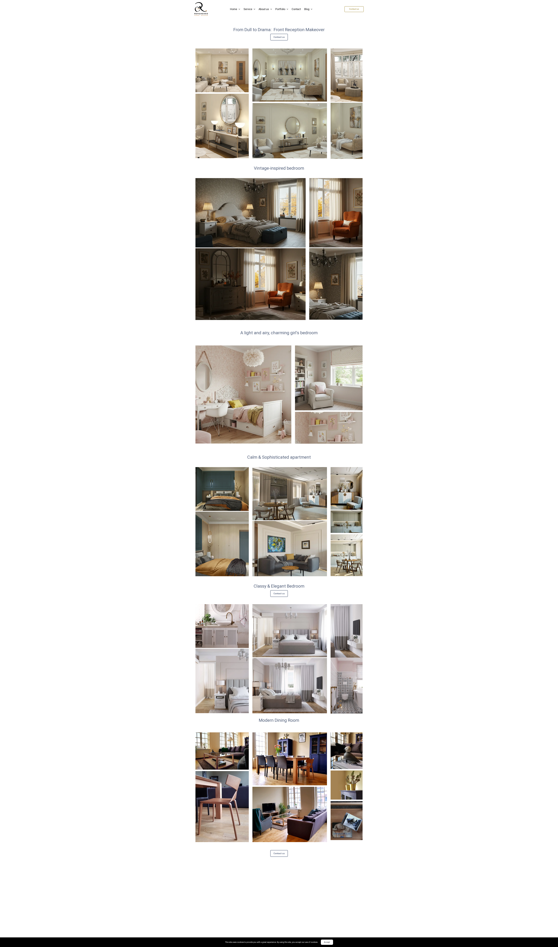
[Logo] (201, 9)
